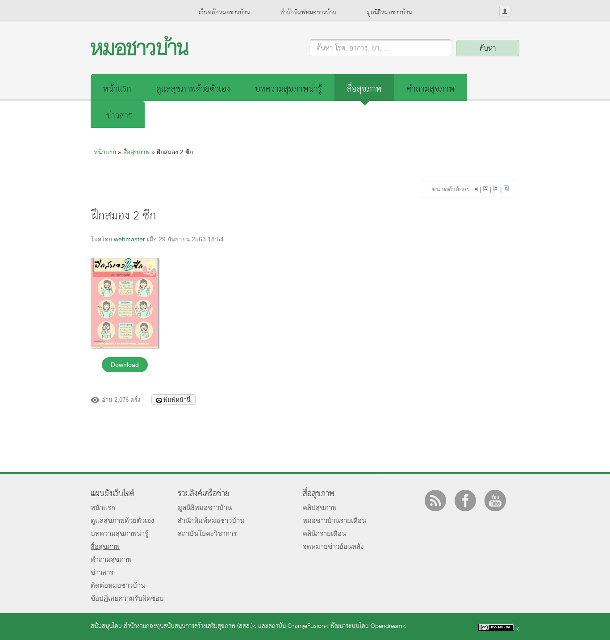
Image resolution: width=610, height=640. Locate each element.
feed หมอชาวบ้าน (435, 500)
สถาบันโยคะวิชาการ (207, 533)
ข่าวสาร (119, 116)
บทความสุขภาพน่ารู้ (288, 89)
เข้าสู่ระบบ (504, 11)
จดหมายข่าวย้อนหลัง (333, 546)
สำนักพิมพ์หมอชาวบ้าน (308, 12)
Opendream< (388, 626)
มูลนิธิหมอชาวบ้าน (389, 12)
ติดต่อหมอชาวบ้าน (118, 585)
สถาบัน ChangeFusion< (298, 626)
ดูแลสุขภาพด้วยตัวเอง (193, 89)
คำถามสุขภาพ (431, 89)
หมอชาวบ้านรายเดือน (334, 520)
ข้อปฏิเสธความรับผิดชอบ (127, 598)
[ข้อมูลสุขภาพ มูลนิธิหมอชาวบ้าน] (139, 53)
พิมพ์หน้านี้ (177, 399)
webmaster (129, 239)
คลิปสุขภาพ (320, 507)
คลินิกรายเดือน (324, 533)
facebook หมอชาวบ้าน (465, 500)
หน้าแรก (117, 89)
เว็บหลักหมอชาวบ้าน (224, 12)
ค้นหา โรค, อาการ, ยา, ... (353, 49)
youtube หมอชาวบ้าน (495, 500)
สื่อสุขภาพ (364, 89)
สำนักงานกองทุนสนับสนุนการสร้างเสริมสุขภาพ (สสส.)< (190, 626)
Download (125, 364)
